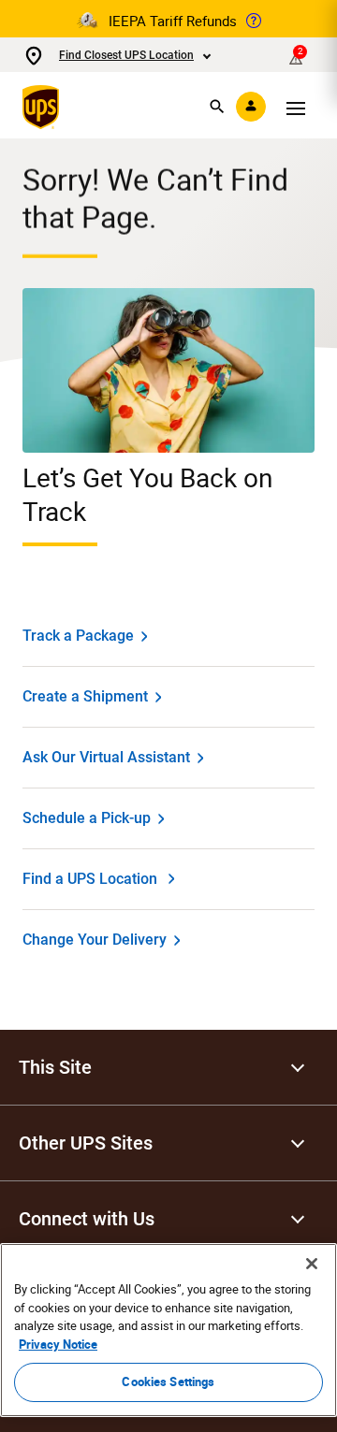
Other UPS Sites (86, 1143)
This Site (55, 1067)
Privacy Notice (58, 1344)
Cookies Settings (168, 1381)
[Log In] (251, 107)
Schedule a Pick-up (86, 818)
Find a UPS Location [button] (89, 879)
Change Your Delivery (94, 939)
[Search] (217, 106)
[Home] (44, 107)
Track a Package (78, 635)
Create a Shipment (85, 696)
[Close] (311, 1263)
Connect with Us (86, 1219)
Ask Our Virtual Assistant (106, 757)
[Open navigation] (296, 106)
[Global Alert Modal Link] (253, 20)
